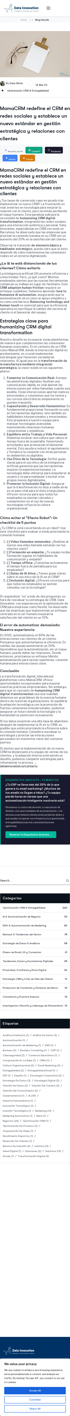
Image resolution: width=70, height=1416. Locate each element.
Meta (41, 1115)
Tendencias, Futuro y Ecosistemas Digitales (35, 961)
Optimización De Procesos (20, 1125)
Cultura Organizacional (18, 1065)
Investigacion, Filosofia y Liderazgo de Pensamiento (35, 1005)
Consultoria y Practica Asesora (35, 996)
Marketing (43, 1110)
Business (9, 1050)
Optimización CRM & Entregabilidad (28, 90)
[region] (35, 1387)
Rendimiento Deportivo (18, 1136)
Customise (35, 1399)
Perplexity (56, 151)
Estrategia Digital (46, 1080)
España (20, 1075)
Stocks (8, 1156)
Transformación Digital (33, 1156)
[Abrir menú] (49, 8)
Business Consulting (33, 1050)
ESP (7, 1075)
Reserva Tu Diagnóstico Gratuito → (31, 834)
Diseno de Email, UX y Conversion (35, 952)
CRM (45, 1060)
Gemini (12, 159)
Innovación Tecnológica (18, 1105)
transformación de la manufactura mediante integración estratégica (33, 364)
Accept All (35, 1390)
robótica (41, 1146)
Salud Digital (12, 1151)
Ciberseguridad (14, 1055)
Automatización (14, 1040)
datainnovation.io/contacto (18, 766)
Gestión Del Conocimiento (20, 1090)
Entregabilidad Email (41, 1070)
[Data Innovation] (21, 8)
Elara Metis (16, 83)
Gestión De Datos (15, 1085)
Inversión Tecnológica (17, 1110)
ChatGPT (36, 151)
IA (32, 1095)
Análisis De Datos (45, 1035)
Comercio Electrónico (43, 1055)
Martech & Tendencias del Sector (35, 934)
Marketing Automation (17, 1115)
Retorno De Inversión (16, 1146)
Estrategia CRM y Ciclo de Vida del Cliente (35, 978)
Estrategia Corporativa (46, 1075)
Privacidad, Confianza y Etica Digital (35, 970)
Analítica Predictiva (16, 1035)
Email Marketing (49, 1065)
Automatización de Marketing (22, 1045)
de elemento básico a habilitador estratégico (30, 247)
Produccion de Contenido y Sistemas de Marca (35, 987)
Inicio (24, 19)
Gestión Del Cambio (45, 1085)
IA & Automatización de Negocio (35, 916)
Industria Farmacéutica (18, 1100)
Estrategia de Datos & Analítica (35, 943)
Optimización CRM (36, 1120)
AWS (49, 1045)
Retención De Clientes (17, 1141)
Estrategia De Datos (17, 1080)
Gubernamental (13, 1095)
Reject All (35, 1408)
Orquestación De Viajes (18, 1130)
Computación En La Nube (19, 1060)
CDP (55, 1050)
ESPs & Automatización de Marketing (35, 925)
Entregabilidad (13, 1070)
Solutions (53, 1151)
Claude (29, 159)
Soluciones (33, 1151)
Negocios (11, 1120)
